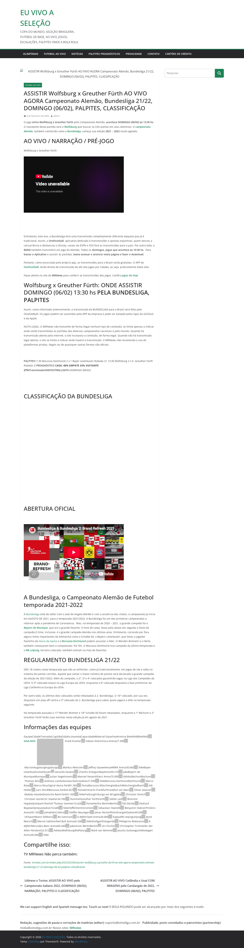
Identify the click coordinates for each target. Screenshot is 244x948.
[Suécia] (125, 799)
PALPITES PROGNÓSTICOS (104, 53)
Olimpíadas (30, 53)
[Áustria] (146, 785)
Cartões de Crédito (178, 53)
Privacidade (134, 53)
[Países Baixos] (86, 767)
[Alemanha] (150, 736)
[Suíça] (52, 772)
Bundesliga (74, 131)
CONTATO (154, 53)
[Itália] (126, 741)
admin (56, 115)
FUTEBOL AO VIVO (55, 53)
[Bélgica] (137, 803)
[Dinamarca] (67, 799)
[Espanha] (42, 812)
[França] (42, 781)
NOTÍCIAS (77, 53)
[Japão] (153, 790)
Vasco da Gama (47, 641)
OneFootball (31, 267)
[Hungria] (120, 803)
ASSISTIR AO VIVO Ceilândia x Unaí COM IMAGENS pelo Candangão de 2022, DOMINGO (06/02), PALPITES (127, 886)
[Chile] (76, 772)
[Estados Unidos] (136, 767)
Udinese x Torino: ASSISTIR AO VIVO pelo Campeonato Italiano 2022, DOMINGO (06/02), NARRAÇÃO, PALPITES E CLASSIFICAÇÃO (55, 886)
